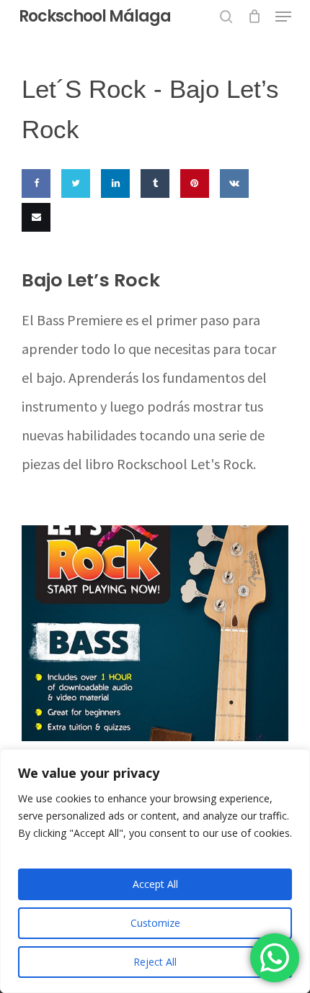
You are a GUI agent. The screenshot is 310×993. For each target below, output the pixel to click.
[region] (155, 871)
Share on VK (231, 225)
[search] (226, 16)
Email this (33, 259)
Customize (155, 923)
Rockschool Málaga (95, 16)
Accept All (155, 884)
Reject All (155, 962)
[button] (283, 16)
